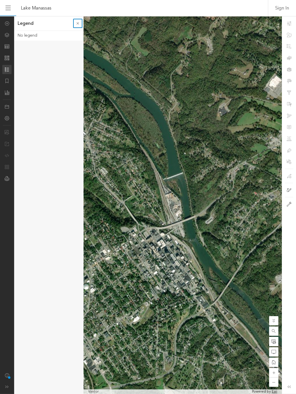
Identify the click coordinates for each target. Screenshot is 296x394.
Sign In (282, 8)
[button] (273, 331)
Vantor (93, 391)
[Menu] (8, 8)
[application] (148, 205)
